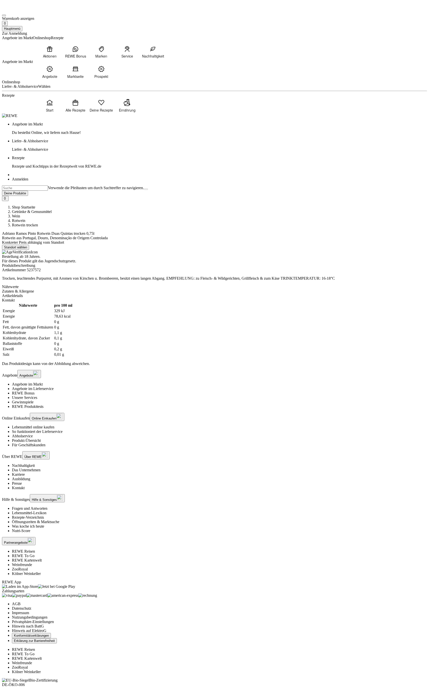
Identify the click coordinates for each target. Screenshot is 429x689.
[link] (219, 128)
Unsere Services (24, 397)
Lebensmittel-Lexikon (29, 513)
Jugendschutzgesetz (59, 261)
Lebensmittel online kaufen (33, 427)
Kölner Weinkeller (26, 573)
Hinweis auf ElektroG (29, 631)
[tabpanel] (214, 330)
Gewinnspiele (23, 402)
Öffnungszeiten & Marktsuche (35, 522)
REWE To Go (23, 556)
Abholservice (22, 436)
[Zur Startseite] (19, 9)
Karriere (18, 474)
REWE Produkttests (27, 406)
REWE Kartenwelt (27, 560)
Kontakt (18, 488)
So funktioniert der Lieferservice (37, 431)
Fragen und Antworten (29, 508)
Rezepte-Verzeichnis (28, 517)
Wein (16, 216)
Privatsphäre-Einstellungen (33, 622)
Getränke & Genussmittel (32, 212)
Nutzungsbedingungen (29, 617)
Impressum (20, 613)
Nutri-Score (21, 531)
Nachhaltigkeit (23, 465)
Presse (17, 483)
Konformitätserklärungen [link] (31, 635)
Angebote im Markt (27, 384)
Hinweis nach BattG (28, 626)
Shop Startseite (23, 207)
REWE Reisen (23, 551)
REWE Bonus (23, 393)
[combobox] (25, 188)
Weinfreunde (22, 565)
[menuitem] (50, 52)
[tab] (214, 287)
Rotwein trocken (25, 225)
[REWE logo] (9, 116)
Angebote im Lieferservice (33, 389)
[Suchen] (146, 189)
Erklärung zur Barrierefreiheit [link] (34, 641)
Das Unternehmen (26, 470)
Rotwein (18, 220)
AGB (16, 604)
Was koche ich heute (28, 526)
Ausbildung (21, 479)
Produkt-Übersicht (26, 440)
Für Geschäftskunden (28, 445)
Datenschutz (21, 608)
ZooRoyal (20, 569)
